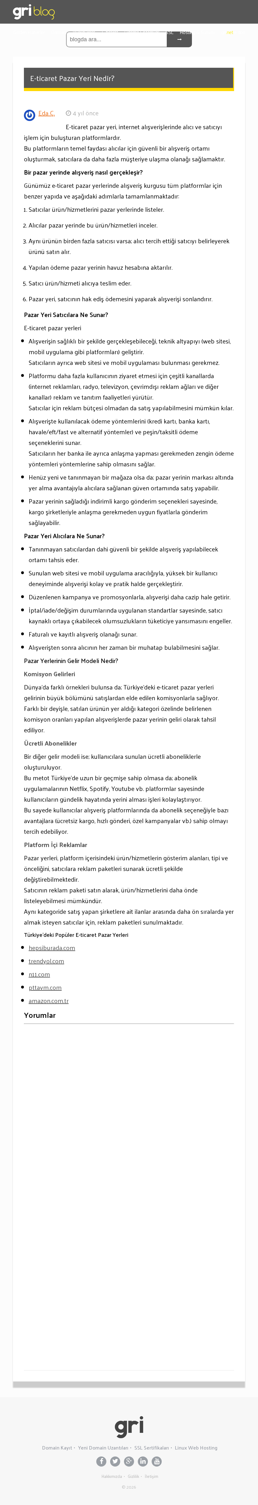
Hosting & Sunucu (197, 32)
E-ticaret (110, 32)
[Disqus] (129, 1108)
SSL (169, 32)
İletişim (151, 1476)
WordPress (84, 32)
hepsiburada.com (52, 947)
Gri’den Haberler (29, 32)
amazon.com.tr (49, 1000)
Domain (58, 32)
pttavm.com (45, 987)
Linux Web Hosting (196, 1447)
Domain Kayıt (57, 1447)
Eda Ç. (46, 112)
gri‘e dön (233, 32)
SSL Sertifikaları (151, 1447)
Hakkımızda (112, 1476)
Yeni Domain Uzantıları (103, 1447)
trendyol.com (46, 960)
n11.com (39, 974)
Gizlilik (133, 1476)
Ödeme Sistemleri (141, 32)
